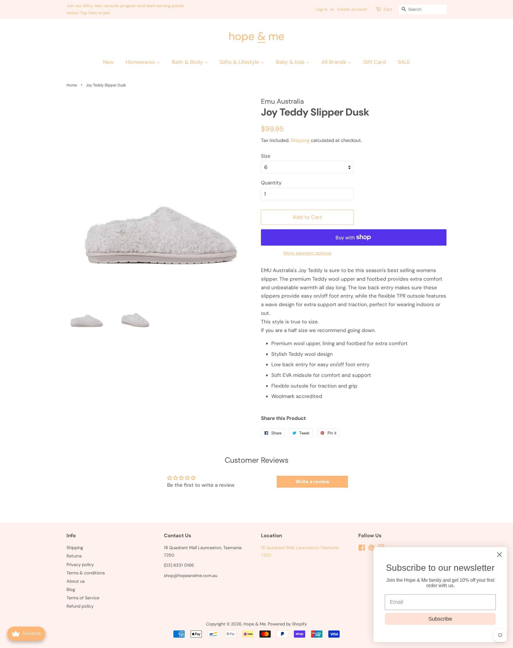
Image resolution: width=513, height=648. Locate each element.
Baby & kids (291, 62)
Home (71, 85)
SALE (404, 62)
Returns (74, 556)
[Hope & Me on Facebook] (361, 548)
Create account (352, 9)
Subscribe (440, 619)
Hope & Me (254, 624)
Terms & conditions (85, 573)
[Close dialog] (499, 554)
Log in (321, 9)
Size (265, 156)
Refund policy (80, 606)
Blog (70, 589)
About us (75, 581)
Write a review (312, 481)
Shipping (300, 140)
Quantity (271, 182)
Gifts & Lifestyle (240, 62)
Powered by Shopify (287, 624)
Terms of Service (82, 597)
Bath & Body (188, 62)
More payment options (307, 253)
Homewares (141, 62)
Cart (388, 9)
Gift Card (374, 62)
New (108, 62)
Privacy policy (80, 564)
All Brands (335, 62)
